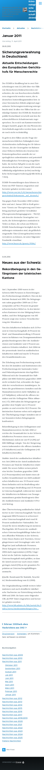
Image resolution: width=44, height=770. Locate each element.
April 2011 (9, 685)
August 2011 (10, 672)
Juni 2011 (9, 678)
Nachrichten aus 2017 (12, 715)
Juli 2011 (9, 675)
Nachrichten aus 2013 (12, 702)
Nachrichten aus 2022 (12, 728)
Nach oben (22, 624)
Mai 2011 (9, 682)
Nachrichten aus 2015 (12, 708)
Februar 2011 (10, 624)
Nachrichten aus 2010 (12, 658)
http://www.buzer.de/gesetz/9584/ (19, 243)
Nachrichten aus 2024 (12, 734)
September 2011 (12, 669)
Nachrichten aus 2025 (12, 738)
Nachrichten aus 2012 (13, 627)
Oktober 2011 (11, 665)
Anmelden (22, 634)
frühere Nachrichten (11, 741)
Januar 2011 (10, 695)
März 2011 (9, 688)
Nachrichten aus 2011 (12, 662)
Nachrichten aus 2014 (12, 705)
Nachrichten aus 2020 (12, 721)
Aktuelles (21, 28)
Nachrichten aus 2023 (12, 731)
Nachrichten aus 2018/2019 (15, 718)
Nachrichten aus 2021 (12, 725)
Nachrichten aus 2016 (12, 712)
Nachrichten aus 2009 (12, 655)
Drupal (18, 762)
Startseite (6, 28)
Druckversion (8, 634)
